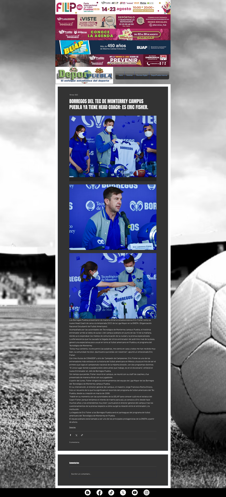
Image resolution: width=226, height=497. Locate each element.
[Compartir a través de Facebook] (70, 435)
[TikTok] (111, 492)
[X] (123, 492)
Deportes (72, 428)
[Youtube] (135, 492)
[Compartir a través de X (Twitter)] (76, 435)
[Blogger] (88, 492)
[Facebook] (99, 492)
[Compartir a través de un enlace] (82, 435)
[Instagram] (146, 492)
